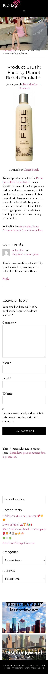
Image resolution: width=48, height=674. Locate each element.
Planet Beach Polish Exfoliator (22, 180)
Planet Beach (31, 170)
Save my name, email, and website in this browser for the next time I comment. (23, 417)
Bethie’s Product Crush (25, 230)
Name (6, 363)
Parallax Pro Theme (32, 666)
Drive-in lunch (11, 525)
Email (6, 378)
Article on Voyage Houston (18, 543)
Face (40, 230)
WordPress (30, 668)
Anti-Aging (25, 227)
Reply (5, 279)
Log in (41, 668)
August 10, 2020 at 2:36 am (25, 254)
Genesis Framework (14, 668)
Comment (9, 323)
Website (7, 394)
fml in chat (18, 251)
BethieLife (24, 4)
